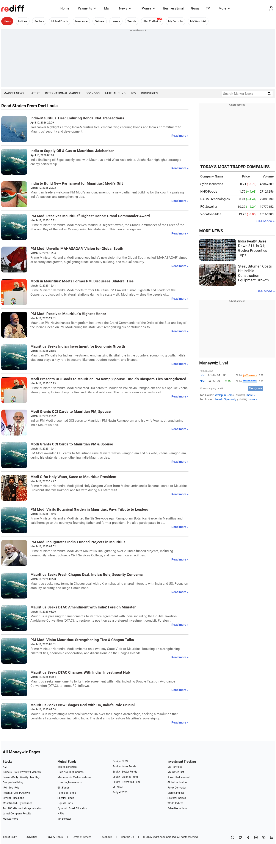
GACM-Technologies (215, 199)
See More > (265, 221)
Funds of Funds (67, 792)
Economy (93, 93)
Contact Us (127, 837)
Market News (13, 93)
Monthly (36, 772)
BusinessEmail (174, 8)
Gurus (195, 8)
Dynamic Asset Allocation (73, 808)
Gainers (99, 21)
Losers (116, 21)
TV (208, 8)
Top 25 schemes (67, 766)
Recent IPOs (10, 792)
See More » (266, 291)
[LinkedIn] (271, 838)
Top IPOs (14, 787)
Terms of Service (81, 837)
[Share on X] (240, 838)
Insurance (81, 21)
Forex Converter (177, 787)
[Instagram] (256, 838)
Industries (149, 93)
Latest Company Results (17, 813)
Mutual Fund (115, 93)
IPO (133, 93)
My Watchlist (198, 21)
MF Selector (64, 818)
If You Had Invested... (180, 777)
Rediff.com (158, 837)
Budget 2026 (120, 792)
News (123, 8)
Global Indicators (177, 782)
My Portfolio (175, 21)
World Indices (175, 803)
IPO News (24, 792)
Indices (22, 21)
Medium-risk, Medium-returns (74, 777)
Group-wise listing (13, 782)
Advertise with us (177, 808)
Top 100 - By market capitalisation (22, 808)
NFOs (61, 813)
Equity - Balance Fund (125, 776)
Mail (107, 8)
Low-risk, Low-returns (70, 782)
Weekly (25, 772)
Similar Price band (13, 798)
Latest (35, 93)
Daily (16, 772)
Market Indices (176, 792)
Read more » (179, 135)
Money (146, 8)
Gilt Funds (63, 787)
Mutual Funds (59, 21)
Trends (131, 21)
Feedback (106, 837)
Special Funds (66, 798)
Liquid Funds (65, 803)
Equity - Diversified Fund (127, 782)
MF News (118, 787)
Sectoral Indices (177, 798)
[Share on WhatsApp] (232, 838)
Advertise (32, 837)
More (222, 8)
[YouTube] (263, 838)
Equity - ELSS (120, 761)
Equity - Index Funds (124, 766)
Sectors (39, 21)
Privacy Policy (55, 837)
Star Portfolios (152, 21)
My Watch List (176, 772)
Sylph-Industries (211, 184)
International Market (62, 93)
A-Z (5, 766)
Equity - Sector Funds (125, 771)
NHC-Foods (208, 191)
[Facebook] (248, 838)
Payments (85, 8)
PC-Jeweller (208, 207)
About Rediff (10, 837)
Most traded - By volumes (17, 803)
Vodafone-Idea (210, 214)
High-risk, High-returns (70, 772)
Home (64, 8)
